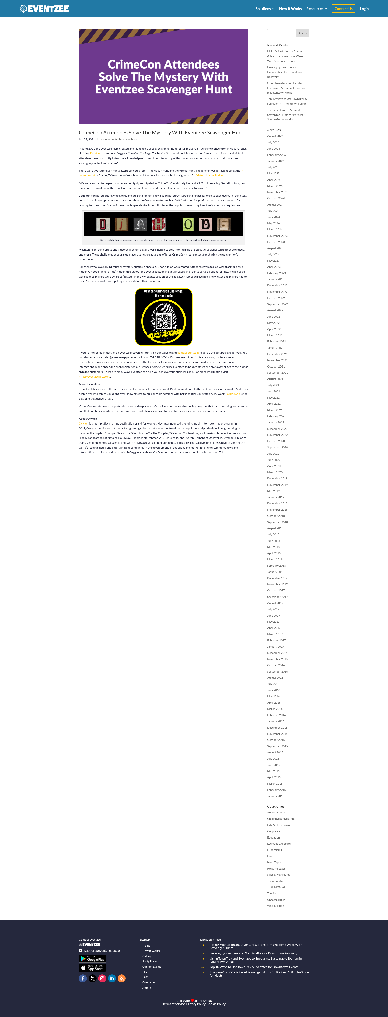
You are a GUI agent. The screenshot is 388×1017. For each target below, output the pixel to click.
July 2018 (273, 534)
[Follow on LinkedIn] (112, 978)
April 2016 (274, 702)
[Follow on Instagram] (102, 978)
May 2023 (273, 260)
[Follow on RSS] (122, 978)
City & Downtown (278, 825)
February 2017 (276, 640)
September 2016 (277, 671)
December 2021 (277, 354)
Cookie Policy (216, 1004)
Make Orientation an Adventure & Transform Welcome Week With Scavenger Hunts (287, 56)
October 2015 (276, 739)
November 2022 (277, 291)
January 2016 (275, 721)
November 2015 (277, 733)
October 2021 (276, 366)
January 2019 (275, 497)
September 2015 (277, 746)
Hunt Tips (273, 856)
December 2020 (277, 428)
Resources (314, 8)
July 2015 (273, 758)
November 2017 (277, 584)
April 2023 (274, 266)
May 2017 (273, 621)
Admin (146, 987)
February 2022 (276, 341)
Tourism (272, 893)
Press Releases (276, 868)
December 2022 (277, 285)
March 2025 (275, 186)
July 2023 (273, 254)
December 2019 (277, 478)
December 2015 (277, 727)
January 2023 (275, 279)
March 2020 (275, 472)
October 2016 (276, 665)
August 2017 (275, 603)
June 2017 (273, 615)
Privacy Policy (195, 1004)
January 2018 (275, 571)
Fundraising (274, 849)
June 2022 (273, 316)
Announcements (107, 139)
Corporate (273, 831)
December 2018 (277, 503)
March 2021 (275, 410)
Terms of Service (174, 1004)
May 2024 (273, 223)
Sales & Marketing (278, 874)
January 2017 (275, 646)
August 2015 (275, 752)
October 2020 (276, 441)
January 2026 (275, 161)
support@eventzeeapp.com (103, 950)
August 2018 (275, 528)
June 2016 (273, 690)
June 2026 (273, 148)
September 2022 (277, 304)
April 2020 (274, 466)
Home (146, 945)
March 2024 (275, 229)
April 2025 (274, 179)
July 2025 (273, 167)
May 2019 (273, 491)
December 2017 (277, 578)
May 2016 (273, 696)
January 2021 (275, 422)
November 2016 (277, 659)
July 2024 (273, 210)
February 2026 (276, 154)
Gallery (147, 956)
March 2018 (275, 559)
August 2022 (275, 310)
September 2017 (277, 596)
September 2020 (277, 447)
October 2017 (276, 590)
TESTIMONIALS (277, 887)
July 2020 (273, 453)
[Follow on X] (93, 978)
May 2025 (273, 173)
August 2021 (275, 378)
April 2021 (274, 403)
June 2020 (273, 460)
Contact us (149, 982)
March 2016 (275, 708)
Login (364, 8)
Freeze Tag (205, 1000)
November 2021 (277, 360)
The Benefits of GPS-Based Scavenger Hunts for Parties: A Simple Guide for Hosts (286, 114)
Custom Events (151, 966)
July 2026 (273, 142)
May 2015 (273, 771)
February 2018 (276, 565)
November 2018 (277, 509)
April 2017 (274, 627)
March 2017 (275, 634)
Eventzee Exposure (130, 139)
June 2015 (273, 765)
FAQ (145, 977)
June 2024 (273, 217)
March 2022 (275, 335)
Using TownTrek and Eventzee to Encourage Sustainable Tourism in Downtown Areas (287, 87)
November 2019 (277, 484)
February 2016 (276, 715)
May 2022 (273, 322)
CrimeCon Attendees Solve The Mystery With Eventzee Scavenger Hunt (161, 132)
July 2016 (273, 683)
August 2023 (275, 248)
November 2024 (277, 192)
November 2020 (277, 434)
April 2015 (274, 777)
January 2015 (275, 796)
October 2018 (276, 515)
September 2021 (277, 372)
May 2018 (273, 547)
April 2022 (274, 329)
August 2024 (275, 204)
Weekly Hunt (275, 905)
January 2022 (275, 347)
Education (273, 837)
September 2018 (277, 522)
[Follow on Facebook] (83, 978)
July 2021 (273, 385)
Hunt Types (274, 862)
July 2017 (273, 609)
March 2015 (275, 783)
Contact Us (344, 8)
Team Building (276, 881)
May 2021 (273, 397)
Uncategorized (276, 899)
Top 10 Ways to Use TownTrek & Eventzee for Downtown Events (254, 967)
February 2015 (276, 789)
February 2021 (276, 416)
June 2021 (273, 391)
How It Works (290, 8)
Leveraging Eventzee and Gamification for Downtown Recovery (285, 71)
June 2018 (273, 540)
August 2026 (275, 136)
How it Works (151, 951)
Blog (145, 972)
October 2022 (276, 298)
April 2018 (274, 553)
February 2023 (276, 273)
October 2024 (276, 198)
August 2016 (275, 677)
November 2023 (277, 235)
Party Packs (149, 961)
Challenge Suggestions (281, 818)
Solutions (263, 8)
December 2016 (277, 652)
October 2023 (276, 242)
